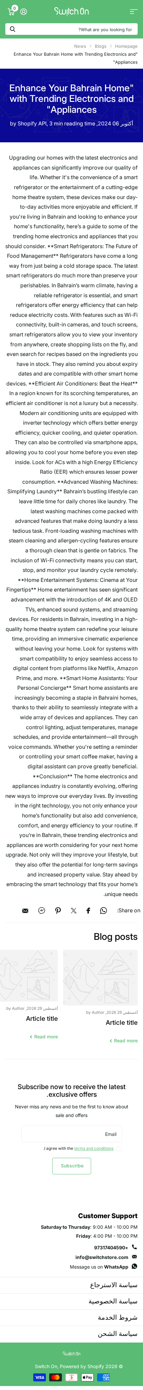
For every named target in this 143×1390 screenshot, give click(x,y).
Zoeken (12, 29)
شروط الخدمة (118, 1317)
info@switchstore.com (101, 1257)
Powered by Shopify (82, 1366)
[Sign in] (23, 12)
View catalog (134, 12)
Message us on (99, 1267)
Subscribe (71, 1165)
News (80, 46)
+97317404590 (111, 1247)
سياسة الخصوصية (113, 1301)
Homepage (126, 46)
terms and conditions (93, 1148)
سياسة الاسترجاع (114, 1285)
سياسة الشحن (118, 1334)
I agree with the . (78, 1148)
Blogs (100, 46)
